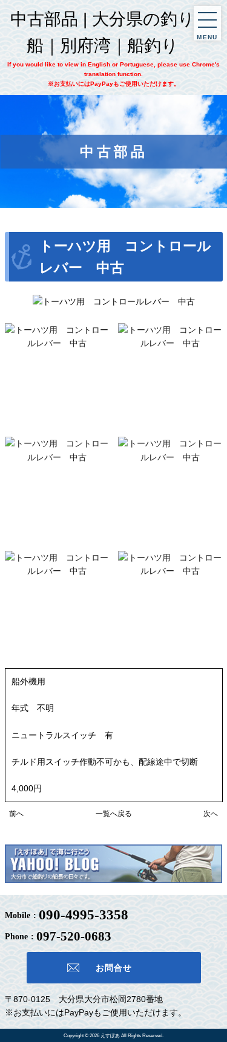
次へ (210, 813)
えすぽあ (110, 1035)
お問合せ (114, 968)
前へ (16, 813)
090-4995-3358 (83, 915)
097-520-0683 (73, 936)
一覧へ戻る (114, 813)
